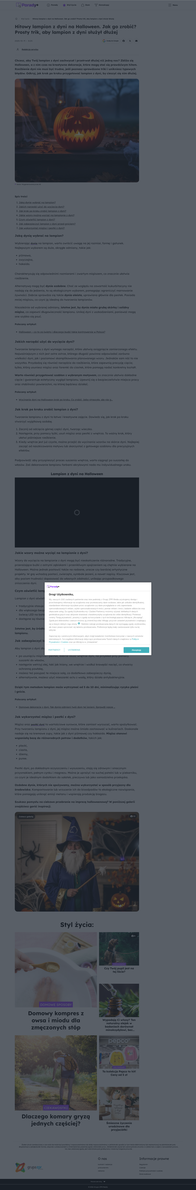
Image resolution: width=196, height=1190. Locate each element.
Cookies (64, 642)
